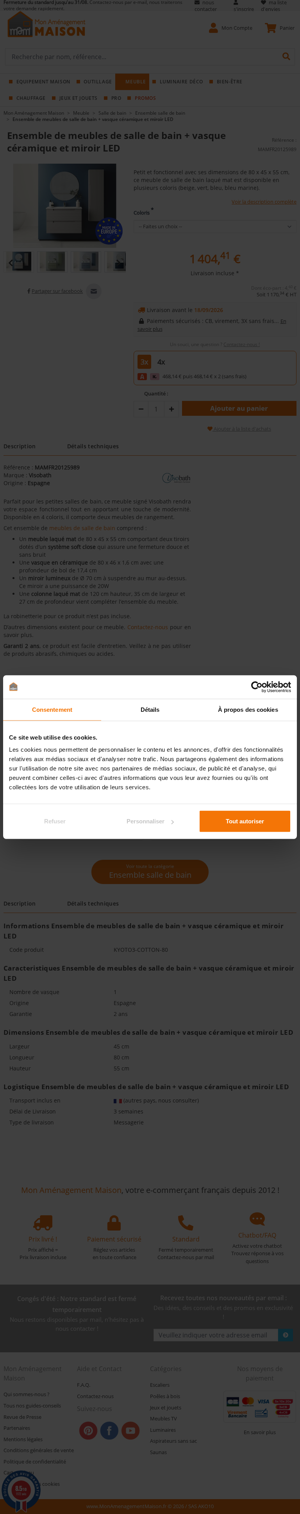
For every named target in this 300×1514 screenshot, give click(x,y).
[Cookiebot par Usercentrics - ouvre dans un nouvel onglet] (257, 687)
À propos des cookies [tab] (248, 709)
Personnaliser (145, 821)
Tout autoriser (245, 821)
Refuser (55, 821)
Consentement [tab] (52, 709)
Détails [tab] (150, 709)
